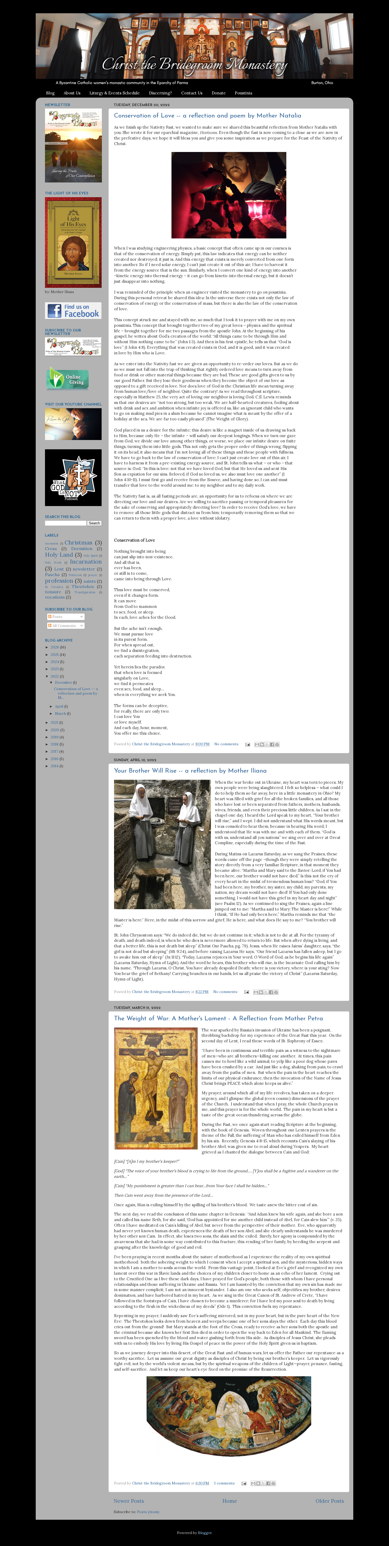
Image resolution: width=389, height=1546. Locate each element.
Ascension (51, 543)
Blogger (204, 1532)
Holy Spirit (91, 556)
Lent (59, 569)
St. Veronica (54, 587)
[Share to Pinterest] (277, 744)
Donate (219, 92)
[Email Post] (247, 744)
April (59, 706)
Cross (51, 548)
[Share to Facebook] (272, 744)
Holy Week (53, 562)
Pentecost (75, 575)
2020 (55, 730)
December (64, 682)
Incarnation (86, 561)
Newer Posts (129, 1501)
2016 (55, 758)
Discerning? (160, 92)
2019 (55, 737)
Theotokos (83, 586)
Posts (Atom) (148, 1511)
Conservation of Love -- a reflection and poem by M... (76, 693)
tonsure (53, 591)
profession (59, 580)
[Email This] (257, 744)
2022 (55, 676)
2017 (55, 751)
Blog (50, 92)
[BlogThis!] (262, 744)
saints (90, 581)
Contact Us (191, 92)
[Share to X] (267, 744)
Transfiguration (84, 592)
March (61, 713)
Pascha (52, 574)
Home (230, 1501)
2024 (55, 661)
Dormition (81, 548)
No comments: (227, 744)
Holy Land (59, 554)
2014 (55, 766)
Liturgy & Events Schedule (114, 92)
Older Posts (330, 1501)
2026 (55, 647)
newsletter (84, 569)
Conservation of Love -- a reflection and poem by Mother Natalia (207, 116)
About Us (72, 92)
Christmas (78, 542)
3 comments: (225, 1483)
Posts (56, 616)
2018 (55, 744)
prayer (92, 575)
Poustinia (243, 92)
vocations (55, 597)
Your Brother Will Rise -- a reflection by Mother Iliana (190, 771)
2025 (55, 654)
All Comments (63, 625)
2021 (55, 722)
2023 (55, 669)
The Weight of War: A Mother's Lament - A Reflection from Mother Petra (218, 1019)
